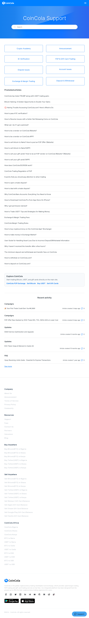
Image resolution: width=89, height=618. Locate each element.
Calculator (8, 434)
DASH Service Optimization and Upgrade (19, 332)
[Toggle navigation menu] (85, 3)
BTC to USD (9, 561)
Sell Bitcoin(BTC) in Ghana (15, 482)
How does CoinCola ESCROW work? (18, 165)
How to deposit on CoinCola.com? (17, 264)
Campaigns (9, 304)
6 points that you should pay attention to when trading (25, 177)
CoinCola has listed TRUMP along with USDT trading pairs (26, 96)
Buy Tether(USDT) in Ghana (15, 464)
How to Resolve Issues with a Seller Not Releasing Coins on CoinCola (31, 119)
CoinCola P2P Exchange (16, 283)
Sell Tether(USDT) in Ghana (15, 494)
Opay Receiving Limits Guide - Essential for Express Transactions (27, 360)
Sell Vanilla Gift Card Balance (16, 516)
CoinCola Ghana (10, 531)
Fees (6, 423)
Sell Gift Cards (52, 283)
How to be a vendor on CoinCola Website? (20, 131)
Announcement (10, 397)
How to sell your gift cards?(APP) (17, 160)
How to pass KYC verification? (15, 113)
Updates (8, 327)
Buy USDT (41, 283)
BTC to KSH (9, 553)
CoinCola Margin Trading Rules (16, 223)
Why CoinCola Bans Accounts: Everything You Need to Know (27, 194)
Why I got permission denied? (15, 206)
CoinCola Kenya (10, 534)
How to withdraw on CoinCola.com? (18, 258)
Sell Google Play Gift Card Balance (18, 512)
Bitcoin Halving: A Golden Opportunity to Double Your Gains (27, 102)
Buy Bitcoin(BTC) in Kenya (14, 456)
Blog (6, 438)
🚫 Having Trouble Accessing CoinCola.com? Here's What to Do (28, 108)
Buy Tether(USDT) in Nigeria (15, 460)
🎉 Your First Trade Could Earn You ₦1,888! (19, 308)
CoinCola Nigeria (11, 527)
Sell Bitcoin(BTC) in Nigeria (15, 479)
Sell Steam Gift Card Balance (16, 508)
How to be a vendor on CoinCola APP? (19, 136)
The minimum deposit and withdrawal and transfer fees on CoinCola (30, 252)
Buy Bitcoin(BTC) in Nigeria (15, 449)
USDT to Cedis (10, 549)
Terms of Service (11, 401)
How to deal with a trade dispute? (17, 188)
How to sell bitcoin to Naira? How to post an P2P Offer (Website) (29, 142)
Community (8, 408)
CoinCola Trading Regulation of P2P (18, 171)
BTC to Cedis (9, 546)
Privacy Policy (10, 404)
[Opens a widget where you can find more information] (79, 614)
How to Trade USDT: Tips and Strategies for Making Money (27, 212)
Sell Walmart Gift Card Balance (17, 501)
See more (8, 366)
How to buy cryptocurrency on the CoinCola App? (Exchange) (27, 229)
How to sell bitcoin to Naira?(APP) (17, 148)
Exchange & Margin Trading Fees (17, 217)
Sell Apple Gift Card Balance (15, 505)
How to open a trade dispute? (15, 183)
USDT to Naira (10, 542)
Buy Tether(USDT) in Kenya (15, 468)
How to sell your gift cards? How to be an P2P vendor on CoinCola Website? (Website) (37, 154)
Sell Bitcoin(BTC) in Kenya (15, 486)
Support (7, 419)
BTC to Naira (9, 538)
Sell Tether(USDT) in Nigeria (15, 490)
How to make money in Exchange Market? (20, 235)
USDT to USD (9, 564)
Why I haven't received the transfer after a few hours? (25, 246)
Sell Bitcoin (31, 283)
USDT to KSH (9, 557)
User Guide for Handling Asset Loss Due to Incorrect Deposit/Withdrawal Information (36, 240)
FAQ (6, 356)
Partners (8, 430)
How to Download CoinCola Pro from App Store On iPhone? (27, 200)
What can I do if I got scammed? (16, 125)
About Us (8, 393)
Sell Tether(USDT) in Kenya (15, 497)
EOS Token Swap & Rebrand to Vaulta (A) (19, 346)
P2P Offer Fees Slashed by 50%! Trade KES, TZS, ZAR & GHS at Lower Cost (31, 320)
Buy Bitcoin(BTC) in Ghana (15, 453)
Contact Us (9, 427)
